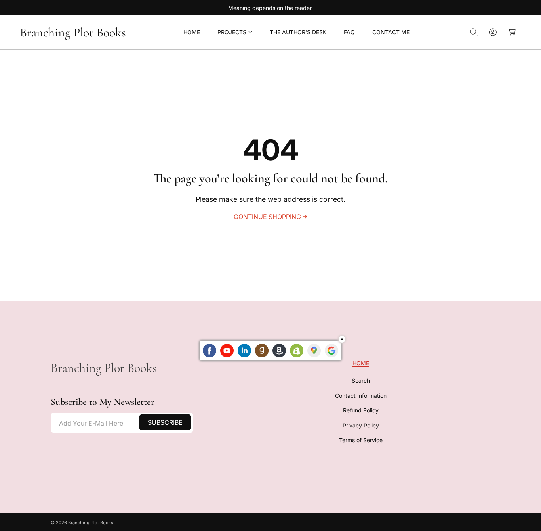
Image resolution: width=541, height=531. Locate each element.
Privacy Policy (361, 425)
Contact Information (361, 395)
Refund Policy (361, 409)
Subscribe (165, 422)
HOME (360, 363)
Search (361, 380)
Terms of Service (361, 439)
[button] (235, 32)
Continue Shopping (267, 216)
